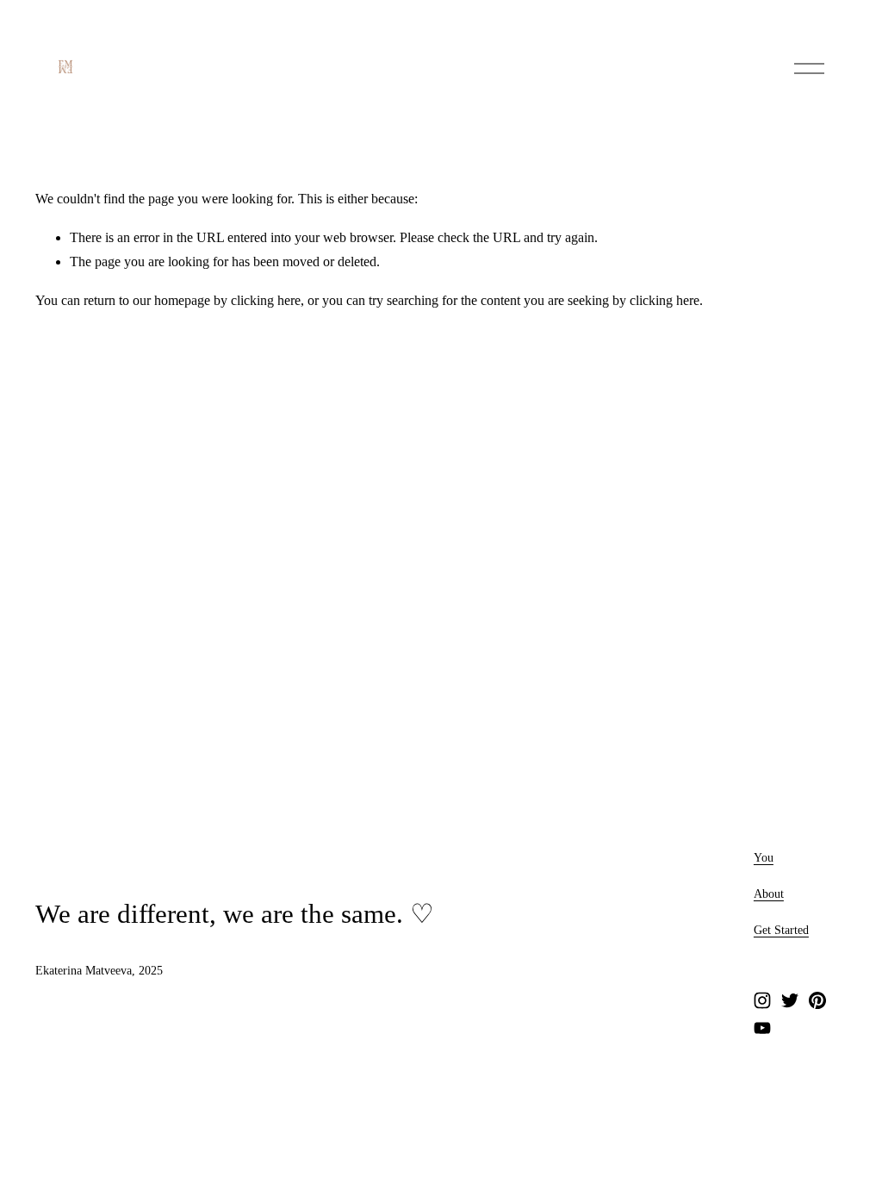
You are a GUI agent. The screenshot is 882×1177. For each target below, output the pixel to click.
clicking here (266, 300)
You (763, 857)
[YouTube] (762, 1028)
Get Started (781, 930)
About (769, 893)
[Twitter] (789, 1000)
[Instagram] (762, 1000)
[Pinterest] (817, 1000)
